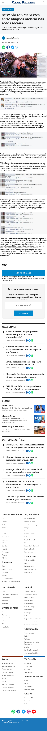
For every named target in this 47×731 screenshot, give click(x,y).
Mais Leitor (5, 627)
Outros (28, 693)
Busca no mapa (29, 598)
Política (4, 525)
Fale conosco (28, 552)
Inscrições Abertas (30, 569)
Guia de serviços (29, 607)
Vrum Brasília (28, 672)
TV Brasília (30, 659)
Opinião (4, 546)
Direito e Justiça (7, 569)
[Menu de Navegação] (3, 2)
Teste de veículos (7, 672)
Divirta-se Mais (10, 607)
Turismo (4, 555)
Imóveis (27, 636)
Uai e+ (26, 704)
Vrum (5, 659)
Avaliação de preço (8, 675)
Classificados (31, 629)
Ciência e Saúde (7, 543)
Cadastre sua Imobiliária (32, 625)
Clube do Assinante (8, 578)
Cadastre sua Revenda (9, 690)
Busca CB (5, 575)
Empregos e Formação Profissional (31, 643)
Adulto (26, 647)
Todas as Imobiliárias (31, 622)
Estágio (26, 528)
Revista (26, 683)
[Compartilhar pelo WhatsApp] (32, 341)
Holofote (5, 549)
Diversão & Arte (7, 537)
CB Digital (5, 572)
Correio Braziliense (12, 514)
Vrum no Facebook (8, 684)
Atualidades (28, 687)
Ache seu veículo (7, 663)
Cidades (4, 522)
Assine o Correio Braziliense (11, 581)
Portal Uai (27, 701)
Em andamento (29, 566)
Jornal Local (28, 666)
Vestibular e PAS (29, 540)
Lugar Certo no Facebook (32, 619)
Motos (4, 681)
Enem (26, 531)
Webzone (5, 601)
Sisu (25, 543)
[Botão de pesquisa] (44, 2)
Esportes (5, 540)
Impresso (7, 562)
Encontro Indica (29, 690)
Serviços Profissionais (31, 650)
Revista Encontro (33, 676)
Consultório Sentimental (10, 594)
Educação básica (29, 519)
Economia (5, 531)
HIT (3, 621)
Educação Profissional (31, 546)
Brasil (3, 528)
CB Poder (27, 669)
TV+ (3, 624)
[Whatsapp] (3, 48)
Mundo (4, 534)
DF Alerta (27, 663)
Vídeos (4, 678)
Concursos (30, 556)
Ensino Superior (29, 522)
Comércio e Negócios (31, 653)
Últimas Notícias (29, 534)
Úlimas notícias (29, 604)
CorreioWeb (8, 587)
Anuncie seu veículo (8, 666)
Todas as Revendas (8, 687)
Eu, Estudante (31, 514)
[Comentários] (17, 48)
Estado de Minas (29, 698)
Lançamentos (28, 601)
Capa (3, 519)
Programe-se (6, 615)
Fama (3, 592)
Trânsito (4, 558)
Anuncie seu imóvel (30, 594)
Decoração (27, 613)
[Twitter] (12, 48)
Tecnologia (5, 552)
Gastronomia (6, 598)
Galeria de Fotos (29, 616)
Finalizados (28, 572)
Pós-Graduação (29, 549)
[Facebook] (8, 48)
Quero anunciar (29, 633)
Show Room (28, 610)
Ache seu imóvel (29, 592)
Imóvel (28, 587)
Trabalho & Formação (31, 525)
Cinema (4, 612)
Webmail (5, 604)
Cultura (26, 537)
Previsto (27, 563)
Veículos (27, 639)
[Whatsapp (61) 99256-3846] (13, 712)
